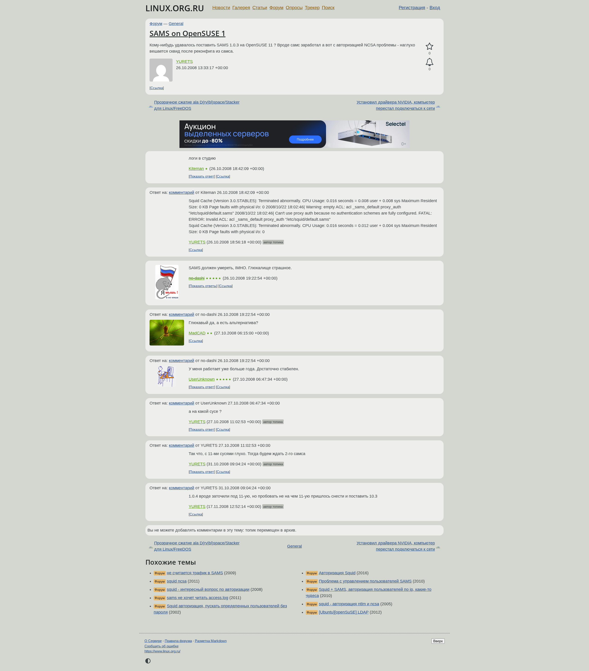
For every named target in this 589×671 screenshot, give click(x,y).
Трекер (312, 7)
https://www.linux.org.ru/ (162, 651)
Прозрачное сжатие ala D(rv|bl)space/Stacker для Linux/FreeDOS (197, 105)
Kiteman (196, 168)
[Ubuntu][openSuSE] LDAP (344, 612)
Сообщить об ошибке (161, 646)
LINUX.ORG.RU (174, 8)
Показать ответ (202, 176)
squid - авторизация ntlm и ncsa (349, 604)
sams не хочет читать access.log (197, 597)
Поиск (328, 7)
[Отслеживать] (429, 62)
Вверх (438, 641)
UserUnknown (202, 379)
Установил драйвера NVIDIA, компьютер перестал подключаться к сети (396, 105)
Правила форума (178, 641)
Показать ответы (203, 286)
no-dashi (197, 278)
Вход (435, 7)
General (176, 23)
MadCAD (197, 333)
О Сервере (153, 641)
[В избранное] (429, 46)
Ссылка (156, 88)
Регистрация (412, 7)
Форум (276, 7)
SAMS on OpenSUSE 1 (187, 33)
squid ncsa (177, 581)
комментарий (181, 192)
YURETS (184, 61)
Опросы (294, 7)
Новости (221, 7)
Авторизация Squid (337, 573)
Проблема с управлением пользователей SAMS (365, 581)
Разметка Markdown (211, 641)
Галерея (241, 7)
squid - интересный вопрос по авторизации (208, 589)
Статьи (259, 7)
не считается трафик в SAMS (195, 573)
